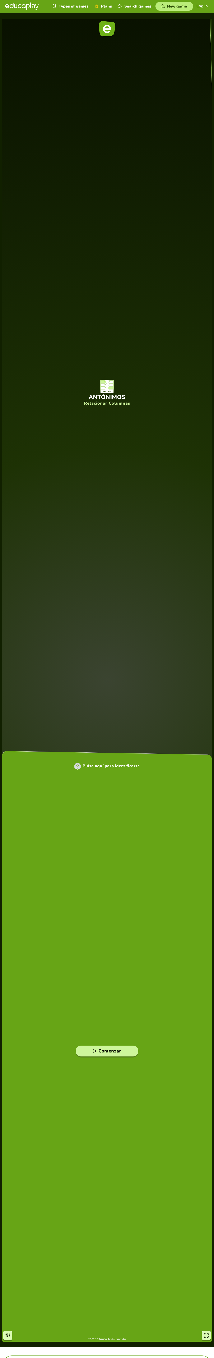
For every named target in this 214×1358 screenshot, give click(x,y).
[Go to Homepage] (22, 6)
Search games (137, 6)
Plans (106, 6)
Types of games (73, 6)
